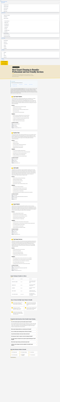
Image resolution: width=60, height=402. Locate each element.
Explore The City (3, 12)
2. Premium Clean (21, 84)
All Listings (5, 48)
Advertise (5, 52)
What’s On (2, 58)
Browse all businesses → (13, 357)
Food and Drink (5, 43)
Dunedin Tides (5, 9)
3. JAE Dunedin (25, 84)
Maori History (5, 11)
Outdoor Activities (6, 18)
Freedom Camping (6, 6)
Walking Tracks (6, 22)
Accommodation (6, 40)
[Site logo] (4, 1)
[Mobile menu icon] (30, 0)
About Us (5, 55)
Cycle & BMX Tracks (6, 30)
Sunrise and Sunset (6, 33)
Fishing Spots (6, 27)
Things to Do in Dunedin (7, 15)
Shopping (5, 46)
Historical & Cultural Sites (7, 36)
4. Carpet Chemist (31, 84)
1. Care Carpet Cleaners (14, 84)
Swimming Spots (6, 25)
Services (5, 45)
